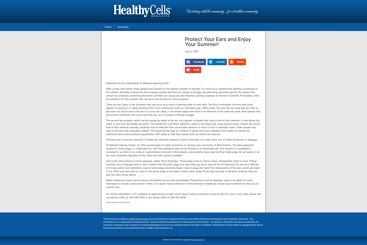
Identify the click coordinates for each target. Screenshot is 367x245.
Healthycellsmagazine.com (141, 219)
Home (108, 27)
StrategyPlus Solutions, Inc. (194, 240)
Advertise (123, 27)
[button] (195, 62)
